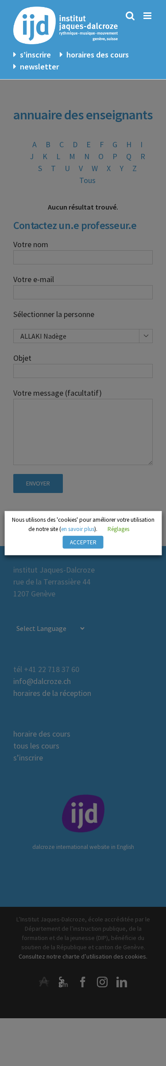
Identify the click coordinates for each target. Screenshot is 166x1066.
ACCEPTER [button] (83, 542)
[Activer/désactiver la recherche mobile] (130, 15)
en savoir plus (77, 529)
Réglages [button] (118, 529)
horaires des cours (97, 55)
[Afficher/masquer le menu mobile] (148, 15)
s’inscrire (35, 55)
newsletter (39, 66)
